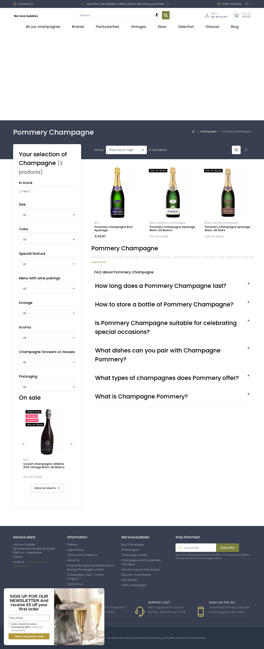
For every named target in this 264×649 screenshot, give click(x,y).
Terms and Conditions (82, 555)
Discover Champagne (136, 575)
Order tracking (231, 4)
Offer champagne (133, 585)
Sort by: (99, 150)
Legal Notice (75, 550)
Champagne (130, 550)
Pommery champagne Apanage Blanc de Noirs (227, 228)
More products (45, 488)
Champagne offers (134, 555)
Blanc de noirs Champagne (221, 222)
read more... (99, 262)
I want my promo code (29, 636)
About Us (73, 560)
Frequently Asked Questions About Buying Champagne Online (90, 567)
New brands (129, 580)
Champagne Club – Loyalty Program (85, 577)
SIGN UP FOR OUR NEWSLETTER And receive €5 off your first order (29, 602)
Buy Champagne (132, 544)
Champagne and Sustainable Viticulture (141, 562)
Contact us (25, 4)
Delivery (72, 544)
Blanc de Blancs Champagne (167, 222)
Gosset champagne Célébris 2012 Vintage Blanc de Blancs (44, 465)
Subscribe (228, 548)
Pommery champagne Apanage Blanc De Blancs (172, 228)
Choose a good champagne (140, 569)
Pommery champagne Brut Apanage (114, 228)
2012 (25, 459)
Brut (97, 222)
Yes (26, 191)
